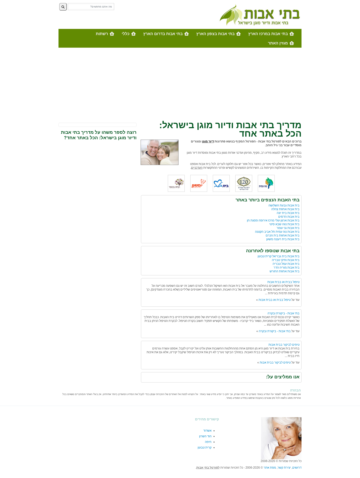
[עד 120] (243, 183)
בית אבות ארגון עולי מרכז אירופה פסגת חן (273, 220)
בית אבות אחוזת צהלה (285, 209)
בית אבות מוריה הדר (286, 267)
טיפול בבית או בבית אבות (283, 282)
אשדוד (207, 430)
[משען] (198, 183)
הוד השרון (205, 436)
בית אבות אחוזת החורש (284, 271)
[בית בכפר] (176, 183)
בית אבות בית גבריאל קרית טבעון (278, 256)
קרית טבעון (205, 447)
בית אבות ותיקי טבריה (285, 260)
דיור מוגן (208, 141)
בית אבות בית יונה (288, 213)
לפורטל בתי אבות (208, 467)
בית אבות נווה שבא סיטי (284, 224)
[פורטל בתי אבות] (259, 14)
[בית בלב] (221, 183)
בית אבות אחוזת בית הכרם (282, 235)
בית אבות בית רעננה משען (282, 239)
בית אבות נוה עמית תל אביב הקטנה (277, 231)
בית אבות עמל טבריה (286, 263)
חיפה (208, 441)
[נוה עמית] (266, 183)
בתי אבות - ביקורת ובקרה (283, 313)
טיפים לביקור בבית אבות (283, 344)
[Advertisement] (180, 85)
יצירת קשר (284, 467)
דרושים (297, 467)
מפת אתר (270, 467)
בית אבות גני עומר (288, 228)
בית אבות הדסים (288, 216)
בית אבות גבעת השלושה (283, 205)
